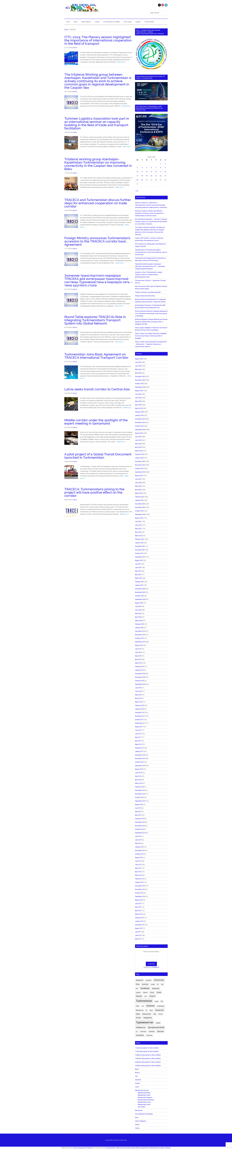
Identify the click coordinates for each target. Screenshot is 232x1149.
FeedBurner (155, 967)
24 (137, 180)
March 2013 (139, 875)
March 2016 (139, 783)
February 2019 (139, 666)
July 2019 (138, 649)
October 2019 (139, 638)
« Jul (136, 191)
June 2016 (138, 773)
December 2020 (140, 589)
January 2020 (139, 628)
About (137, 1069)
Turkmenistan (144, 1000)
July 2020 (138, 606)
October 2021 (139, 553)
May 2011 (138, 939)
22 (160, 176)
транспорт (160, 1031)
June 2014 (138, 840)
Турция (158, 1023)
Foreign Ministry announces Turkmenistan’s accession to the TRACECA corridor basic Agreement (97, 241)
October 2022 (139, 511)
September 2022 (140, 514)
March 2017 (139, 744)
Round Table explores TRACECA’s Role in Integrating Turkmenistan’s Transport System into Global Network (95, 320)
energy (153, 984)
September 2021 (140, 557)
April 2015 (138, 815)
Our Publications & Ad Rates (144, 1114)
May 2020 (138, 613)
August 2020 (139, 603)
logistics (138, 992)
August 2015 (139, 804)
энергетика (149, 1035)
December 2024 (140, 419)
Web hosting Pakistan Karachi (125, 1148)
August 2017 (139, 727)
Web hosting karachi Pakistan (145, 1148)
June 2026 (138, 366)
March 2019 (139, 663)
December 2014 (140, 822)
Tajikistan (139, 996)
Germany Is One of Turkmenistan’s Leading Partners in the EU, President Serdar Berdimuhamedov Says (148, 274)
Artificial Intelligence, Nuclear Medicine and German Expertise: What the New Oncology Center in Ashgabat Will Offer (151, 322)
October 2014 (139, 829)
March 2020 (139, 620)
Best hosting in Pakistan (163, 1148)
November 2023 (140, 465)
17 (137, 176)
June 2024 (138, 440)
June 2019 (138, 652)
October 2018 (139, 681)
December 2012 (140, 886)
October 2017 (139, 719)
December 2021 (140, 546)
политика (151, 1031)
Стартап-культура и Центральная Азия (148, 292)
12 (147, 172)
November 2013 (140, 850)
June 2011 (138, 935)
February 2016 (139, 787)
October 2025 (139, 383)
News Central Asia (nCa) (81, 8)
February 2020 (139, 624)
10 (137, 172)
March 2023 (139, 493)
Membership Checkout (145, 1097)
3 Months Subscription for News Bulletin (148, 1055)
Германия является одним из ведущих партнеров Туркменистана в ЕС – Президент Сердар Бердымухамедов (150, 266)
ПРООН (160, 1014)
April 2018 (138, 698)
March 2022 (139, 536)
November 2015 (140, 794)
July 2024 (138, 437)
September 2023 (140, 472)
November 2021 (140, 550)
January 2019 (139, 670)
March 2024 (139, 451)
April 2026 (138, 373)
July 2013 (138, 861)
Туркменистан (144, 1022)
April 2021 (138, 574)
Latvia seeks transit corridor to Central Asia (97, 389)
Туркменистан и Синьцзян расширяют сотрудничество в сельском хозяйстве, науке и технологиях (151, 252)
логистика (143, 1031)
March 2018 (139, 702)
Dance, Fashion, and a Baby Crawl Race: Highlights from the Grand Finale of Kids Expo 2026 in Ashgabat (151, 336)
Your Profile (141, 1107)
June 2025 (138, 398)
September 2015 (140, 801)
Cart (136, 1076)
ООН (154, 1014)
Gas (162, 984)
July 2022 (138, 521)
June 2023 (138, 482)
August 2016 (139, 769)
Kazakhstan (144, 988)
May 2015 (138, 811)
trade (145, 996)
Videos (137, 1124)
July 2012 (138, 903)
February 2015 (139, 819)
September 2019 (140, 642)
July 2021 (138, 564)
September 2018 (140, 684)
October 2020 (139, 596)
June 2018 (138, 691)
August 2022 (139, 518)
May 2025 (138, 401)
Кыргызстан (146, 1014)
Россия (138, 1018)
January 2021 (139, 585)
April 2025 (138, 405)
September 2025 (140, 387)
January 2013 (139, 882)
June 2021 (138, 567)
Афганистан (139, 1010)
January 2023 (139, 500)
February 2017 (139, 748)
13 (151, 172)
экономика (140, 1035)
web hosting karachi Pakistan (83, 1148)
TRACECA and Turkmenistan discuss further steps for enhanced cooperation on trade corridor (97, 203)
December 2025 (140, 376)
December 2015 (140, 790)
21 (156, 176)
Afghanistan (139, 980)
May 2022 (138, 528)
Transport (152, 996)
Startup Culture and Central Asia (145, 296)
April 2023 (138, 490)
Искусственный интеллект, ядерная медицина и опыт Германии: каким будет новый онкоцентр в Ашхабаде (151, 313)
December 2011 (140, 925)
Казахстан (159, 1010)
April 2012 (138, 910)
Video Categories (140, 1121)
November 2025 (140, 380)
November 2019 (140, 635)
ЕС (146, 1010)
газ (137, 1031)
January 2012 (139, 921)
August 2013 (139, 857)
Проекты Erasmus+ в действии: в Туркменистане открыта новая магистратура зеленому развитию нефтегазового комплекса (151, 205)
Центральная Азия (156, 1027)
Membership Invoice (144, 1102)
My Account (138, 1110)
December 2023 (140, 461)
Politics (152, 992)
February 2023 (139, 497)
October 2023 (139, 468)
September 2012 (140, 896)
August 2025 (139, 391)
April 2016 (138, 780)
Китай (138, 1014)
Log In (137, 1087)
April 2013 (138, 872)
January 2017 (139, 751)
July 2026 (138, 362)
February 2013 (139, 879)
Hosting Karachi (110, 1148)
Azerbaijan (148, 980)
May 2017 (138, 737)
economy (145, 984)
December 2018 (140, 673)
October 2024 (139, 426)
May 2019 (138, 656)
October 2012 (139, 893)
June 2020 (138, 610)
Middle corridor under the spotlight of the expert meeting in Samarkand (96, 421)
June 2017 (138, 734)
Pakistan (145, 992)
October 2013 (139, 854)
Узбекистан (140, 1027)
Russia (159, 992)
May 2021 (138, 571)
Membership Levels (144, 1104)
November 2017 (140, 716)
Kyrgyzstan (155, 988)
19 (147, 176)
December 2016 (140, 755)
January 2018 (139, 709)
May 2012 (138, 907)
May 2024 (138, 444)
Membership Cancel (144, 1095)
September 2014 (140, 833)
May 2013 (138, 868)
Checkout (138, 1080)
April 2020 (138, 617)
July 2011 (138, 932)
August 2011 (139, 928)
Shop (136, 1117)
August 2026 (139, 359)
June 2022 (138, 525)
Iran (137, 988)
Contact (137, 1083)
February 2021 (139, 582)
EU (158, 984)
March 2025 (139, 408)
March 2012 (139, 914)
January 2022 (139, 543)
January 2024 (139, 458)
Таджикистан (147, 1018)
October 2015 (139, 797)
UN (162, 1001)
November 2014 (140, 826)
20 (151, 176)
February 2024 (139, 454)
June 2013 (138, 864)
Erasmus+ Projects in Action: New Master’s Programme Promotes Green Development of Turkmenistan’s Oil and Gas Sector (149, 213)
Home (66, 29)
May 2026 (138, 369)
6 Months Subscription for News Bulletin (148, 1062)
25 (142, 180)
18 (142, 176)
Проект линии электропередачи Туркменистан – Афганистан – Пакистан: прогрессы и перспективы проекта (151, 344)
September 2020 (140, 599)
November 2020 (140, 592)
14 (156, 172)
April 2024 (138, 447)
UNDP (137, 1006)
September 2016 (140, 765)
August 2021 (139, 560)
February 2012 (139, 918)
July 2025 (138, 394)
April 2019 (138, 659)
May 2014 (138, 843)
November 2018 (140, 677)
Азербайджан (160, 1006)
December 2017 (140, 712)
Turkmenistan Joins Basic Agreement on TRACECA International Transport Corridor (96, 355)
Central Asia (159, 980)
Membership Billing (144, 1093)
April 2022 (138, 532)
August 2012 (139, 900)
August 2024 (139, 433)
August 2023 (139, 475)
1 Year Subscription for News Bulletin (147, 1048)
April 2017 (138, 741)
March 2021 (139, 578)
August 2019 (139, 645)
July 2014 (138, 836)
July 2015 (138, 808)
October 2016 (139, 762)
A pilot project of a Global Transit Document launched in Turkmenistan (97, 455)
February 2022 (139, 539)
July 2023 (138, 479)
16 (165, 172)
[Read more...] (121, 62)
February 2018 (139, 705)
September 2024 (140, 429)
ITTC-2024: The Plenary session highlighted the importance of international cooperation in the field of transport (98, 40)
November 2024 (140, 422)
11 (142, 172)
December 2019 (140, 631)
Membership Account (142, 1090)
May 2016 (138, 776)
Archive (137, 1073)
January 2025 (139, 415)
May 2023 (138, 486)
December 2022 (140, 504)
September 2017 (140, 723)
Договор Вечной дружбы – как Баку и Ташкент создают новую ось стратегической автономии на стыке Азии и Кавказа (151, 221)
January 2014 (139, 847)
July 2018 (138, 688)
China (137, 984)
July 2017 (138, 730)
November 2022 (140, 507)
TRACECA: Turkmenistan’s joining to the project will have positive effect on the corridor (94, 492)
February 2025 (139, 412)
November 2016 (140, 758)
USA (143, 1006)
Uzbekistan (150, 1006)
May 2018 (138, 695)
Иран (151, 1010)
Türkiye (156, 1001)
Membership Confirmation (146, 1100)
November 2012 (140, 889)
